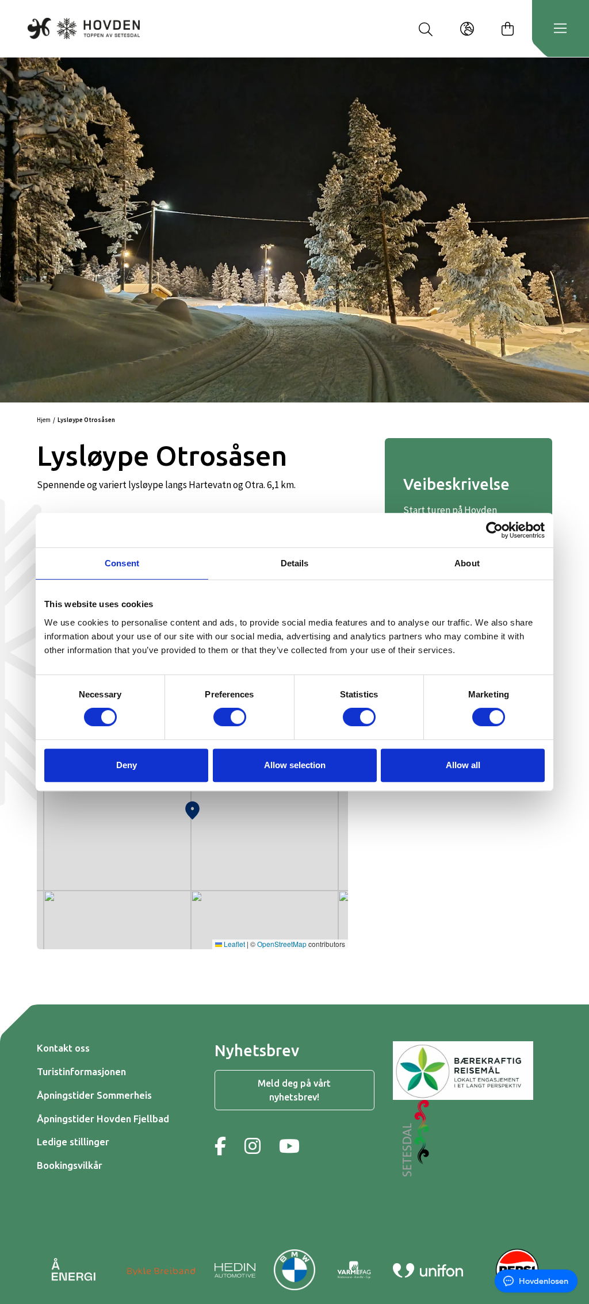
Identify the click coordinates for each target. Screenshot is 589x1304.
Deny (126, 765)
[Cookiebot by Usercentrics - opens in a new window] (494, 530)
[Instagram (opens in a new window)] (252, 1146)
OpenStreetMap (282, 944)
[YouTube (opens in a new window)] (289, 1146)
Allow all (463, 765)
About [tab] (467, 563)
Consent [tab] (122, 563)
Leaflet (233, 944)
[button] (192, 808)
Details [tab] (295, 563)
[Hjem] (84, 28)
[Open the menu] (560, 29)
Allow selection (295, 765)
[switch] (229, 717)
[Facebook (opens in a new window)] (220, 1146)
